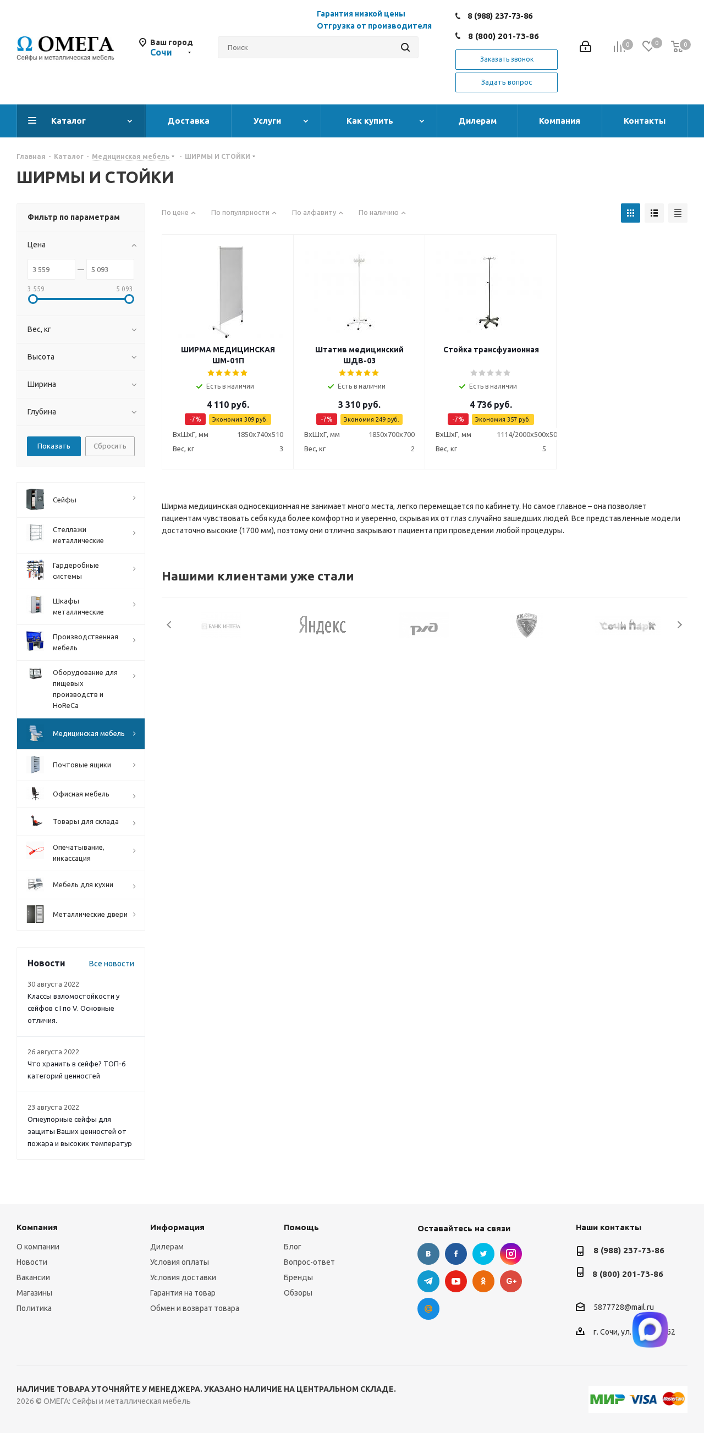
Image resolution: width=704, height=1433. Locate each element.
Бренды (298, 1277)
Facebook (456, 1254)
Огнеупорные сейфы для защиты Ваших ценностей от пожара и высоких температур (80, 1131)
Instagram (511, 1254)
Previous (170, 625)
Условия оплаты (179, 1262)
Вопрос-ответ (309, 1262)
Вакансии (33, 1277)
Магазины (34, 1292)
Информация (177, 1227)
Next (680, 625)
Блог (292, 1246)
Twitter (483, 1254)
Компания (37, 1227)
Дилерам (167, 1246)
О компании (37, 1246)
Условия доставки (183, 1277)
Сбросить (110, 446)
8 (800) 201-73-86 (503, 36)
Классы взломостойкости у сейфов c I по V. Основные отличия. (73, 1008)
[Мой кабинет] (585, 47)
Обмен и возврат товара (194, 1308)
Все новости (111, 963)
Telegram (428, 1281)
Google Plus (511, 1281)
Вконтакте (428, 1254)
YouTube (456, 1281)
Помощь (301, 1227)
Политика (34, 1308)
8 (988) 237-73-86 (500, 15)
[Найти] (405, 47)
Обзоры (298, 1292)
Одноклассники (483, 1281)
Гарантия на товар (183, 1292)
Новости (31, 1262)
